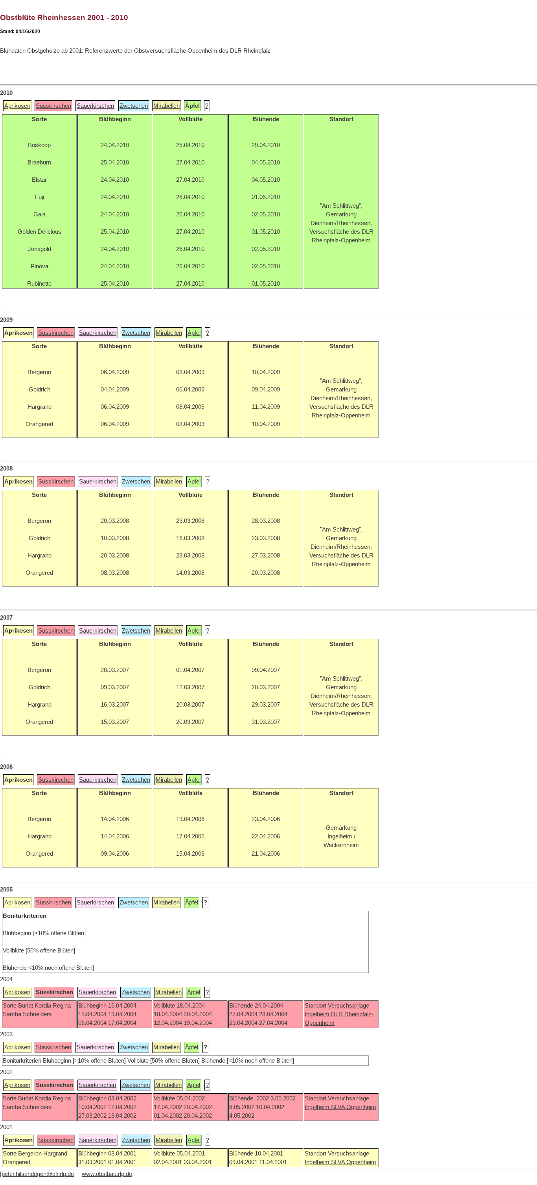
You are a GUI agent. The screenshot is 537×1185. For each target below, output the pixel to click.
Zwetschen (134, 106)
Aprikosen (17, 106)
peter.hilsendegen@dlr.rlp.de (38, 1174)
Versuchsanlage (348, 1005)
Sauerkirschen (95, 106)
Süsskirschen (53, 106)
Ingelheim (318, 1014)
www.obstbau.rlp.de (107, 1174)
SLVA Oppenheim (353, 1107)
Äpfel (194, 333)
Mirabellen (166, 106)
